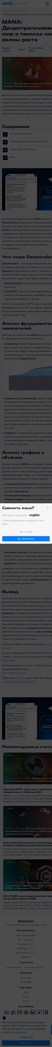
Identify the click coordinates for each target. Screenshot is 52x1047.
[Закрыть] (48, 508)
